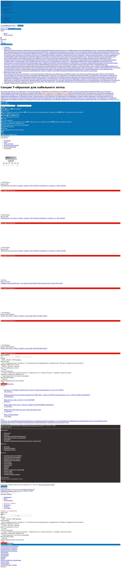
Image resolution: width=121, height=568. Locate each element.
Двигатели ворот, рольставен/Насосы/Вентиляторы (50, 53)
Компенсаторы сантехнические (97, 50)
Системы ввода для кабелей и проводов (56, 69)
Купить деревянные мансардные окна (55, 422)
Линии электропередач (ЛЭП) (41, 60)
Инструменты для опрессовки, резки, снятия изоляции (88, 66)
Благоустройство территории (14, 470)
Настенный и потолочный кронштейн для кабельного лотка (39, 82)
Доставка (7, 21)
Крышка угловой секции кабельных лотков (89, 78)
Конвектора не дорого (91, 421)
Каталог (20, 25)
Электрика (7, 49)
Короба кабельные (36, 56)
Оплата (6, 19)
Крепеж (6, 466)
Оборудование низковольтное (66, 71)
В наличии (7, 148)
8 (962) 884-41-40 (7, 4)
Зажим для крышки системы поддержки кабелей (26, 75)
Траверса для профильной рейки (23, 77)
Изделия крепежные (35, 69)
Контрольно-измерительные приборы (92, 58)
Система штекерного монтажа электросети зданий (27, 55)
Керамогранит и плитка (12, 459)
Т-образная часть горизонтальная (40, 122)
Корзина (7, 447)
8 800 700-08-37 (6, 1)
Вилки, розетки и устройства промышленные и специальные (58, 58)
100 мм (10, 115)
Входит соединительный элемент (72, 112)
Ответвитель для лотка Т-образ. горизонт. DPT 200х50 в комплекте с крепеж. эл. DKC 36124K (33, 251)
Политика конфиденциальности (15, 436)
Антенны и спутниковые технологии (20, 61)
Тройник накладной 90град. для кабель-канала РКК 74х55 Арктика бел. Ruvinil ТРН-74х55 (32, 283)
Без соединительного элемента (13, 112)
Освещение (8, 465)
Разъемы (38, 52)
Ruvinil (9, 109)
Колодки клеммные (29, 63)
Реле (20, 63)
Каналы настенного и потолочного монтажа (60, 64)
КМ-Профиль (17, 109)
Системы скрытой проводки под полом (81, 53)
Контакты (7, 18)
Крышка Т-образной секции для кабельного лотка (33, 78)
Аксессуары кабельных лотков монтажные (77, 77)
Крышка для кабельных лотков (105, 80)
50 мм (4, 115)
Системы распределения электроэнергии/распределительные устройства (39, 67)
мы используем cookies (47, 484)
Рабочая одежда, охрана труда (45, 71)
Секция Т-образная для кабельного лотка (58, 75)
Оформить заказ (9, 450)
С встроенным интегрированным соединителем (42, 112)
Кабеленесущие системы (60, 66)
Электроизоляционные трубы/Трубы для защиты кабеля (73, 63)
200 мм (16, 115)
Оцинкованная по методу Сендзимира (15, 125)
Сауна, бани (8, 471)
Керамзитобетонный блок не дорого (50, 421)
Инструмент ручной (30, 58)
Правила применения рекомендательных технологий (22, 441)
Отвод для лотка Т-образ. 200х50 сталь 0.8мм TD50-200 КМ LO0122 (24, 348)
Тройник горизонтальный (62, 122)
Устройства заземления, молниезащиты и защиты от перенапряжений (57, 61)
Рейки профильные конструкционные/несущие (76, 82)
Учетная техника (93, 64)
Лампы (49, 50)
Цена (5, 142)
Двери (6, 468)
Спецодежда (8, 473)
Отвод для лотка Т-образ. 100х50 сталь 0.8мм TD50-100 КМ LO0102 (24, 316)
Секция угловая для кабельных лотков (48, 77)
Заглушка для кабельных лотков (62, 78)
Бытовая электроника (98, 52)
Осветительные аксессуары (61, 50)
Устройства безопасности (21, 56)
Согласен (4, 486)
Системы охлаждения (72, 67)
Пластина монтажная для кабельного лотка (19, 74)
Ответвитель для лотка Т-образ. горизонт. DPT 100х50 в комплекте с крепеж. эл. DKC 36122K (33, 185)
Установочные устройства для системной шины (74, 52)
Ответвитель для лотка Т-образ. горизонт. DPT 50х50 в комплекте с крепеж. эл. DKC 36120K (33, 218)
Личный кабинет (9, 448)
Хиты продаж (8, 144)
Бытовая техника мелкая (44, 63)
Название (7, 140)
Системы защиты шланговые (87, 71)
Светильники (42, 50)
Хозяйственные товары (12, 474)
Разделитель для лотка (86, 80)
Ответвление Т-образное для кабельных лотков (51, 74)
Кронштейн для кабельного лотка (104, 82)
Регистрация (8, 12)
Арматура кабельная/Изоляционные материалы (34, 66)
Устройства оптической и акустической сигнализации (62, 56)
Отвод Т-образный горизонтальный (14, 122)
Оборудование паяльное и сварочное (58, 55)
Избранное (11, 29)
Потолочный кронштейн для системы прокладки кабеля (58, 80)
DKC (3, 109)
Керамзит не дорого (8, 421)
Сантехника (8, 463)
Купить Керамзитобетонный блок (30, 422)
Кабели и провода (10, 50)
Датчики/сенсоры (82, 64)
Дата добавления (10, 147)
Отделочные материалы (12, 457)
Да (3, 131)
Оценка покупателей (11, 145)
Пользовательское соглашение (15, 438)
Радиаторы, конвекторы (49, 52)
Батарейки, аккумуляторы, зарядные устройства (68, 60)
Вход (5, 10)
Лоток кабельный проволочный (27, 80)
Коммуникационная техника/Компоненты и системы (88, 69)
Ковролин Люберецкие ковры (73, 421)
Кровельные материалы (12, 460)
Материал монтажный (78, 50)
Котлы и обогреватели (25, 53)
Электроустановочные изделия (27, 50)
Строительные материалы (13, 455)
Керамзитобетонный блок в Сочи (26, 421)
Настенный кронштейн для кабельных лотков (89, 75)
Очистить (10, 384)
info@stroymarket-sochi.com (32, 425)
